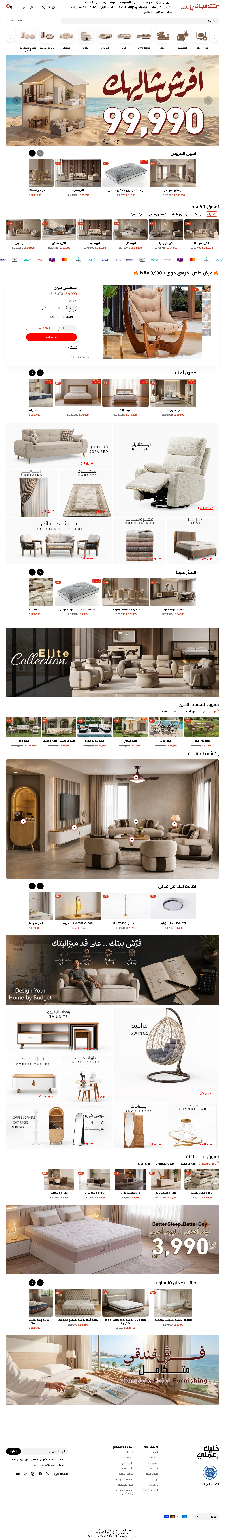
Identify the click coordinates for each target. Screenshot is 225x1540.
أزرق (57, 309)
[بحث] (216, 21)
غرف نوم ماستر (180, 214)
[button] (51, 7)
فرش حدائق (209, 711)
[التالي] (10, 38)
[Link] (112, 100)
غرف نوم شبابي (157, 214)
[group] (206, 288)
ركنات (198, 214)
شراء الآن (51, 336)
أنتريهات (211, 214)
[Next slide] (16, 100)
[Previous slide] (208, 100)
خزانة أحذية (144, 1163)
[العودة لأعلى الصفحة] (221, 1536)
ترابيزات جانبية (188, 1163)
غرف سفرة (137, 214)
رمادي (49, 318)
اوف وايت (66, 318)
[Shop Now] (112, 1239)
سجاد (164, 711)
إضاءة (176, 711)
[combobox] (137, 21)
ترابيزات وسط (209, 1163)
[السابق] (214, 38)
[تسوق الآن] (112, 662)
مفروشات (191, 711)
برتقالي (42, 309)
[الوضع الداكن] (43, 7)
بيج (69, 309)
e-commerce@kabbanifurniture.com (51, 1465)
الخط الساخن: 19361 (209, 1484)
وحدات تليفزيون (165, 1163)
